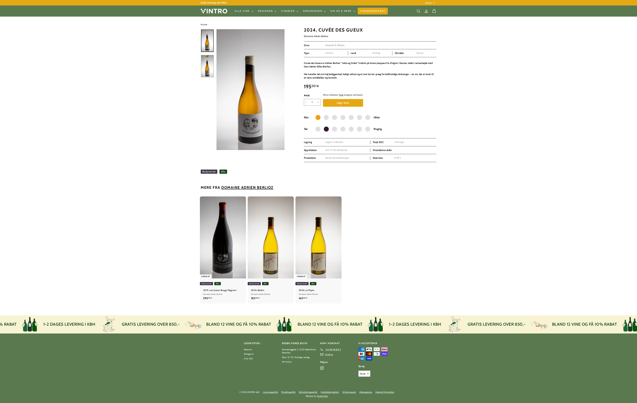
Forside (204, 24)
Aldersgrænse (365, 392)
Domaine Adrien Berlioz (316, 36)
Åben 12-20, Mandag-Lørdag (296, 357)
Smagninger (313, 10)
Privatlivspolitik (288, 392)
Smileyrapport (349, 392)
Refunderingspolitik (308, 392)
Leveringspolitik (270, 392)
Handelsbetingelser (330, 392)
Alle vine (243, 10)
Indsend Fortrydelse (384, 392)
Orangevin (249, 354)
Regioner (266, 10)
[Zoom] (250, 89)
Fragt (341, 95)
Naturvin (248, 349)
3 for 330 (248, 358)
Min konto (287, 361)
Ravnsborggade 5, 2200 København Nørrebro (299, 351)
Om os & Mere (341, 10)
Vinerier (288, 10)
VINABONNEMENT (373, 10)
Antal (307, 95)
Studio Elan (322, 396)
